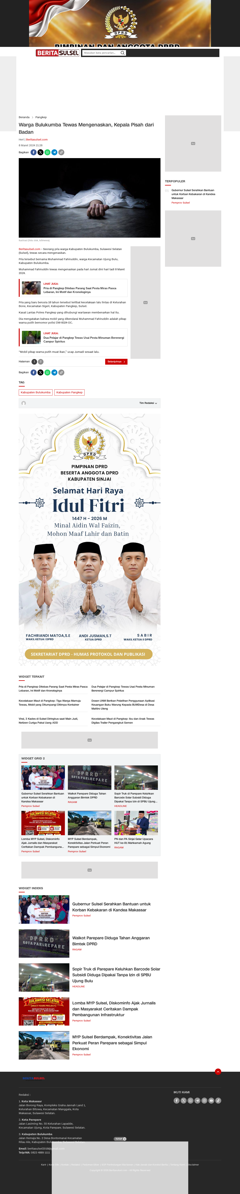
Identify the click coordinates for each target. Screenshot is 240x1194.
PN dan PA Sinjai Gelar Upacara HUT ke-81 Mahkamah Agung (133, 841)
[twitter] (41, 152)
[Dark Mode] (32, 53)
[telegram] (54, 152)
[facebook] (34, 152)
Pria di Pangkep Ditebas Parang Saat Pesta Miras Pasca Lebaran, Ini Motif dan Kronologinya (80, 290)
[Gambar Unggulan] (89, 237)
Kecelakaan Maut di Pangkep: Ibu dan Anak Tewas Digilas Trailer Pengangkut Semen (123, 721)
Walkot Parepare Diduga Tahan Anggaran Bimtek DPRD (87, 795)
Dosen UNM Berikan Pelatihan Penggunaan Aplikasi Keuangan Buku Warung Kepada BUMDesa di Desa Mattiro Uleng (123, 704)
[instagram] (204, 1101)
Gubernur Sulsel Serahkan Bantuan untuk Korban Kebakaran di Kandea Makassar (42, 797)
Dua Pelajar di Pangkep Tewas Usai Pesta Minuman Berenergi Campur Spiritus (84, 339)
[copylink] (61, 152)
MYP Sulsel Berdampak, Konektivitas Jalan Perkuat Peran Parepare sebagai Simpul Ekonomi (89, 843)
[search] (122, 53)
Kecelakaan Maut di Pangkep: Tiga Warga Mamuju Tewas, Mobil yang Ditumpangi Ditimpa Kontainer (50, 703)
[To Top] (218, 1072)
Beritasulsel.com (37, 139)
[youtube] (211, 1101)
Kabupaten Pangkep (69, 392)
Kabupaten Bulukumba (35, 392)
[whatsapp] (47, 152)
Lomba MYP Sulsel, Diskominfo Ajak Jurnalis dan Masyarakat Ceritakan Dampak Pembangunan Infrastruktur (42, 845)
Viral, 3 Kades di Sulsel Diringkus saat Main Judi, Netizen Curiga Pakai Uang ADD (48, 721)
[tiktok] (218, 1101)
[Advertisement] (120, 86)
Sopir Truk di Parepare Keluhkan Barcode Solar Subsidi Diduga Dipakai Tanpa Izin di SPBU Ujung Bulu (134, 799)
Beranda (24, 117)
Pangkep (41, 117)
